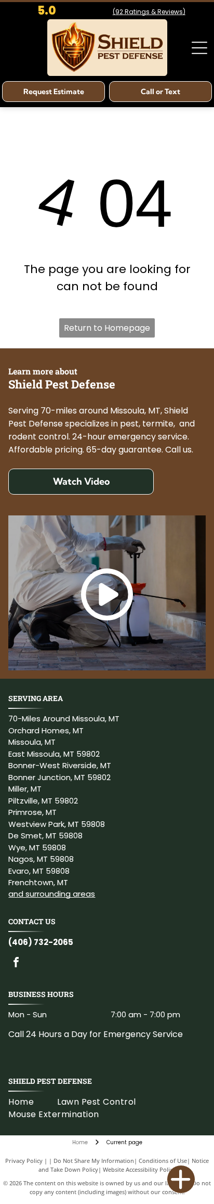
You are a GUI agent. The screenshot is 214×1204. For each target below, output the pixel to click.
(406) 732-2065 (40, 942)
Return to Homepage (107, 328)
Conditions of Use (163, 1160)
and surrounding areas (51, 893)
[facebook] (16, 963)
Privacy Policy (24, 1160)
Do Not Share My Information (94, 1160)
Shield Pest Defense (50, 1081)
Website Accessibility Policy (139, 1169)
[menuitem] (32, 1102)
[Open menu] (199, 48)
